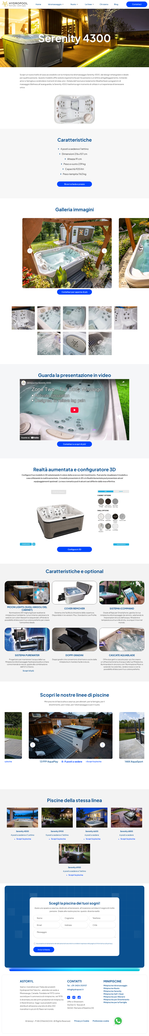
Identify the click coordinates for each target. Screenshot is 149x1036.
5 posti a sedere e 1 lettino (57, 835)
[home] (15, 4)
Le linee (88, 4)
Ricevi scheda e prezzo (74, 184)
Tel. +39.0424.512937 (77, 985)
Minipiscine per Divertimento (116, 999)
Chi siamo (104, 4)
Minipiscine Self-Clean (113, 994)
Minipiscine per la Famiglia (115, 1002)
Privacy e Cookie (81, 1021)
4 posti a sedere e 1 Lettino (22, 835)
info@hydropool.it (75, 989)
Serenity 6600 (91, 831)
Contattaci (137, 4)
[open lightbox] (23, 319)
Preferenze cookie (101, 1021)
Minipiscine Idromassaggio (115, 985)
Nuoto (73, 4)
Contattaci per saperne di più (74, 292)
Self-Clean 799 (42, 761)
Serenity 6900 (132, 761)
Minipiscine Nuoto (111, 988)
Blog (116, 4)
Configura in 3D (74, 549)
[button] (55, 4)
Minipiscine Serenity (112, 991)
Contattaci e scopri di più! (74, 444)
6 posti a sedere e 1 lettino (74, 871)
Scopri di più (28, 670)
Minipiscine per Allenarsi (114, 996)
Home (38, 4)
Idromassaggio (55, 4)
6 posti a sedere (92, 835)
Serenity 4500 (22, 831)
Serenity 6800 (126, 831)
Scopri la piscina (22, 839)
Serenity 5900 (57, 831)
